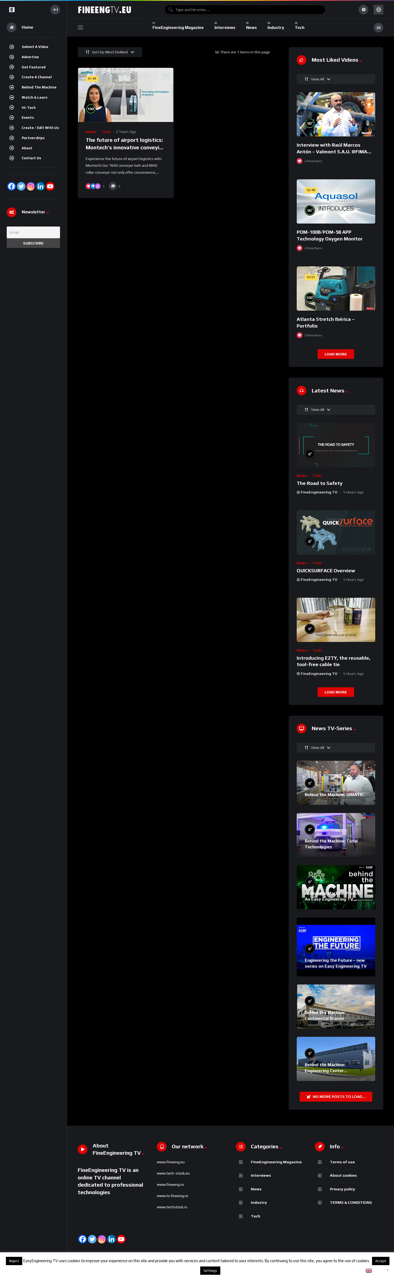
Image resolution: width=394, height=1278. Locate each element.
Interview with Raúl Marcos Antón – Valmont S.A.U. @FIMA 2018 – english (332, 151)
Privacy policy (342, 1189)
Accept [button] (380, 1261)
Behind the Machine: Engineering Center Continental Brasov (325, 1070)
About (27, 148)
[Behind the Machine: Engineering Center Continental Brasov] (336, 1059)
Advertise (30, 57)
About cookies (343, 1175)
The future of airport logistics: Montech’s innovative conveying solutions (125, 147)
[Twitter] (21, 186)
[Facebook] (11, 186)
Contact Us (31, 158)
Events (28, 118)
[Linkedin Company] (40, 186)
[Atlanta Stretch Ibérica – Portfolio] (336, 288)
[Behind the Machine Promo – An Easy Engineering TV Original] (336, 887)
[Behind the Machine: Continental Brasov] (336, 1006)
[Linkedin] (111, 1239)
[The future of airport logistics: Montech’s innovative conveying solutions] (126, 95)
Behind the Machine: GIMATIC (334, 794)
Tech (106, 131)
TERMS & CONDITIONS (351, 1202)
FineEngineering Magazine (276, 1162)
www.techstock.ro (172, 1207)
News (91, 131)
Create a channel (37, 77)
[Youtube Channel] (50, 186)
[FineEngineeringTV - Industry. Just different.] (26, 9)
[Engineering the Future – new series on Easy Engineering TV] (336, 946)
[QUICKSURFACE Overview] (336, 532)
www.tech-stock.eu (173, 1173)
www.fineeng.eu (171, 1162)
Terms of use (342, 1162)
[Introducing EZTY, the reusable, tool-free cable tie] (336, 620)
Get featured (34, 67)
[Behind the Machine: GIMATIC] (336, 783)
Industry (259, 1202)
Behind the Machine (39, 87)
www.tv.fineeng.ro (172, 1196)
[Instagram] (31, 186)
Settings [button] (210, 1271)
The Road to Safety (320, 483)
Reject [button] (14, 1261)
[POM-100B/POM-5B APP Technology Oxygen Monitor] (336, 201)
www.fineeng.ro (170, 1184)
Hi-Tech (29, 108)
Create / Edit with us (40, 128)
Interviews (261, 1175)
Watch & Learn (34, 97)
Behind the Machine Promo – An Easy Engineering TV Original (333, 899)
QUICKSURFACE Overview (326, 570)
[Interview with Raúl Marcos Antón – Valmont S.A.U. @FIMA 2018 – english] (336, 114)
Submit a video (35, 47)
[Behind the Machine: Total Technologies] (336, 835)
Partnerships (33, 138)
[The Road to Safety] (336, 445)
